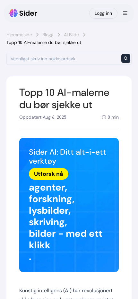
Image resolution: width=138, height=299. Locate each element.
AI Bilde (71, 35)
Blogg (48, 35)
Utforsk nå (48, 174)
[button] (69, 205)
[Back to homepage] (23, 13)
